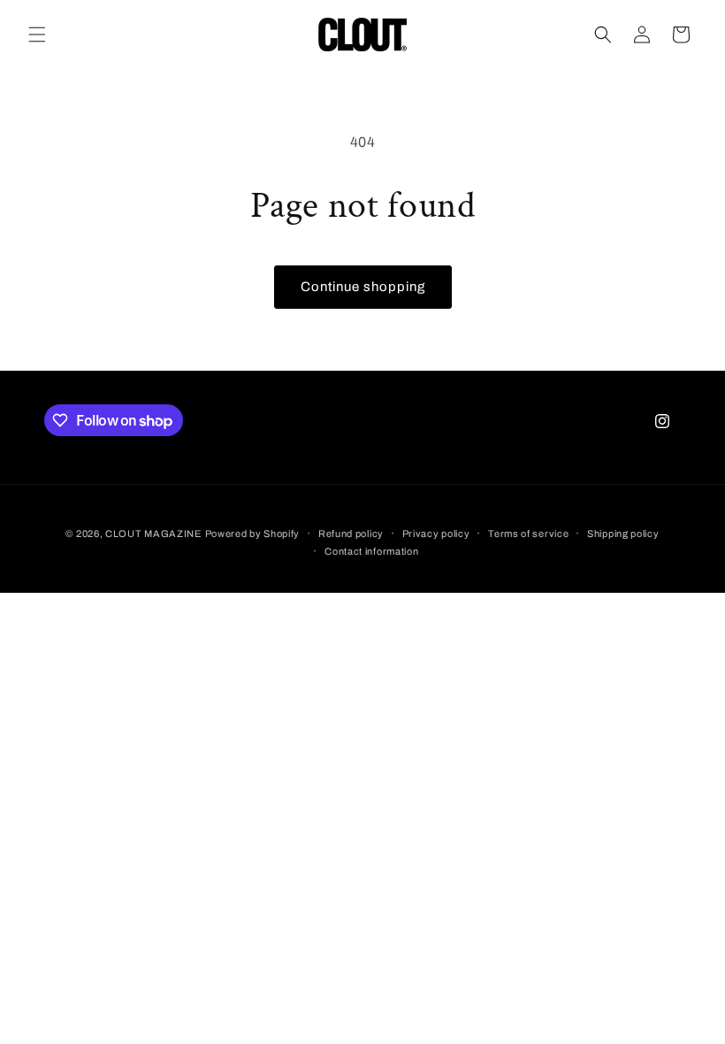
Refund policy (351, 533)
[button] (37, 34)
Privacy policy (436, 533)
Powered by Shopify (253, 533)
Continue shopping (363, 287)
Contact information (371, 551)
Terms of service (528, 533)
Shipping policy (623, 533)
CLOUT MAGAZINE (153, 533)
